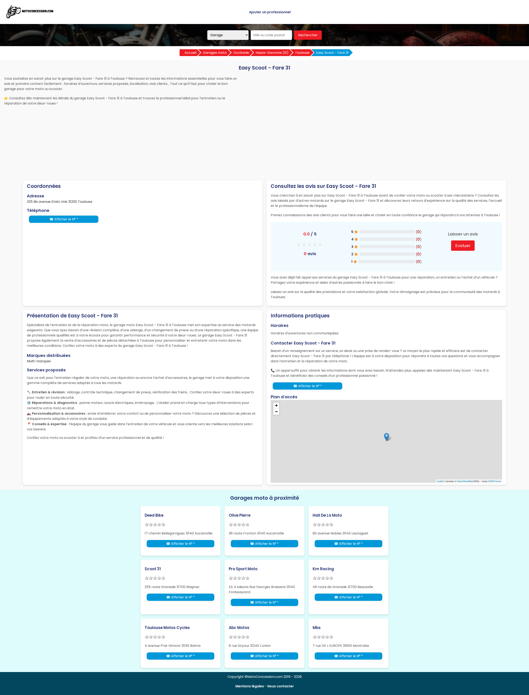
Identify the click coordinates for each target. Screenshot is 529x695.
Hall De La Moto (327, 515)
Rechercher (308, 35)
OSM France (494, 481)
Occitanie (241, 52)
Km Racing (323, 569)
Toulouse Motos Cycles (167, 627)
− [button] (276, 411)
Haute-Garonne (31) (272, 52)
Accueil (190, 52)
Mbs (317, 627)
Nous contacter (280, 686)
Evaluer (463, 245)
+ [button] (276, 405)
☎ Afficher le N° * (63, 219)
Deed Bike (154, 515)
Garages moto (215, 52)
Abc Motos (239, 627)
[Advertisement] (264, 139)
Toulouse (302, 52)
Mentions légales (249, 686)
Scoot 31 (153, 569)
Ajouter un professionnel (270, 12)
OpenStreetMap (465, 481)
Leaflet (440, 481)
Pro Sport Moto (243, 569)
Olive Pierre (239, 515)
